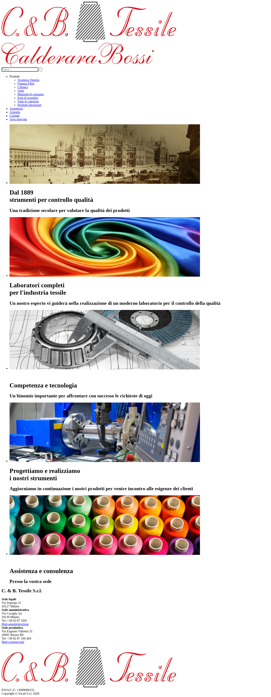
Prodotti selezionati (29, 105)
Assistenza (16, 108)
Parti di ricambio (27, 98)
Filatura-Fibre (26, 83)
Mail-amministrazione (15, 624)
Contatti (14, 115)
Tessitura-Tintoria (28, 80)
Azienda (15, 112)
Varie (20, 90)
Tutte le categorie (28, 101)
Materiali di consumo (30, 94)
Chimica (22, 87)
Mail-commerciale (13, 642)
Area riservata (18, 119)
